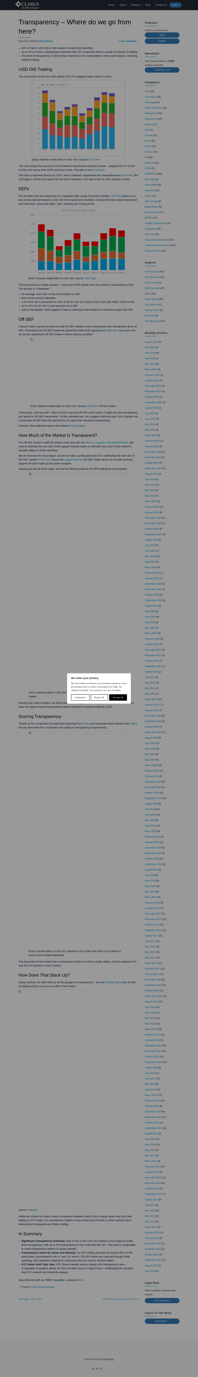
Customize (80, 697)
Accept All (118, 697)
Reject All (99, 697)
